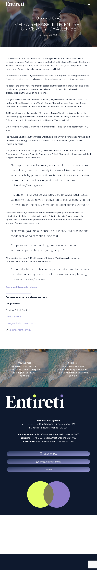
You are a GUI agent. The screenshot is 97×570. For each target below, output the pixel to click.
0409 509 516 (14, 316)
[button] (89, 4)
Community (43, 18)
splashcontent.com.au (20, 329)
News (56, 18)
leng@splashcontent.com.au (22, 323)
